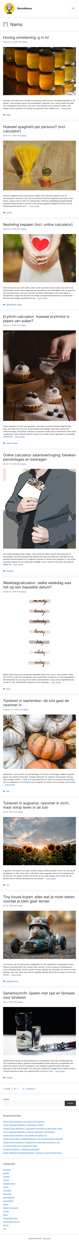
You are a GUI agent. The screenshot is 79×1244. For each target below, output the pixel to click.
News (19, 305)
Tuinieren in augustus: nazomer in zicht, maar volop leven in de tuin (36, 805)
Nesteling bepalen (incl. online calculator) (38, 224)
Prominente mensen (11, 1222)
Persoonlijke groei (10, 1218)
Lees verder (66, 108)
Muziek (6, 1211)
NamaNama (24, 8)
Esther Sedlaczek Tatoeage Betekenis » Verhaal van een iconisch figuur (32, 1153)
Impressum (47, 1238)
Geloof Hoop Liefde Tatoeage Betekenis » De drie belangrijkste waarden (33, 1139)
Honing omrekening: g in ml (26, 37)
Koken (8, 115)
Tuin (7, 791)
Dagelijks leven (12, 981)
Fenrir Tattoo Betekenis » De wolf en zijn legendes (23, 1122)
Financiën (10, 571)
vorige (6, 1089)
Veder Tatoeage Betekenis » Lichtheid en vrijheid (23, 1125)
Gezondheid (11, 305)
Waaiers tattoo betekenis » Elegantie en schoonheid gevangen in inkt (31, 1142)
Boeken (6, 1173)
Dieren (5, 1187)
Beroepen (7, 1170)
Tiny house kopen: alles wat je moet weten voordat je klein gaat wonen (39, 899)
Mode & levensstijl (10, 1208)
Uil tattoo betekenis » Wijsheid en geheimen (21, 1149)
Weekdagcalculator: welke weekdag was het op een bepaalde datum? (37, 585)
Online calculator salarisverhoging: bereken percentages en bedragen (39, 457)
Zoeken (6, 1099)
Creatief (9, 1077)
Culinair (9, 213)
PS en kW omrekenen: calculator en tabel (20, 1146)
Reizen (6, 1225)
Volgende (31, 1089)
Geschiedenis (8, 1197)
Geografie (7, 1194)
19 (23, 1089)
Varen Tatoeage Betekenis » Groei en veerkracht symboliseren (29, 1132)
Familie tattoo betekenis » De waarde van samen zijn (25, 1135)
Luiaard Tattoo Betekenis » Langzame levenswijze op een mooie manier (32, 1128)
